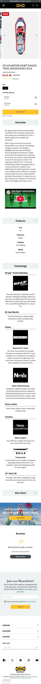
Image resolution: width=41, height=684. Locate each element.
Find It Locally (7, 116)
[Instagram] (29, 660)
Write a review (20, 556)
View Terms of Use (15, 678)
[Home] (20, 5)
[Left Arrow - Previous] (1, 1)
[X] (12, 660)
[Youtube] (37, 660)
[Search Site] (33, 5)
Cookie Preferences (26, 678)
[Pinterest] (20, 660)
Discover (6, 631)
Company (6, 625)
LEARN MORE (20, 518)
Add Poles (7, 103)
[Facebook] (4, 660)
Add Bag (6, 96)
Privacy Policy (31, 601)
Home (4, 10)
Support (6, 637)
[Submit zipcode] (37, 647)
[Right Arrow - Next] (39, 1)
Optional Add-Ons (8, 92)
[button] (3, 5)
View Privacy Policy (32, 676)
